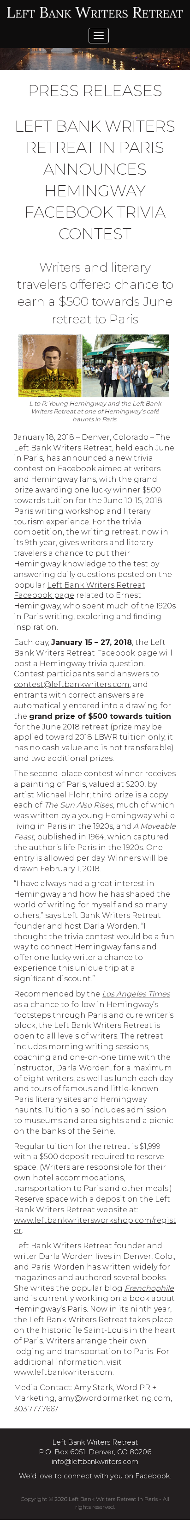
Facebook (152, 1476)
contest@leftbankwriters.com (72, 684)
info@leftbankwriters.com (95, 1462)
